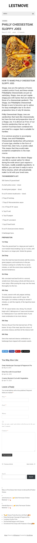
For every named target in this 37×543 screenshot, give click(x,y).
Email (4, 405)
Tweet (5, 351)
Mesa (5, 535)
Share (12, 351)
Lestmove (18, 6)
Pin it (18, 351)
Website (4, 413)
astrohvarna (5, 498)
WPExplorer (16, 535)
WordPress (30, 535)
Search (4, 474)
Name (4, 397)
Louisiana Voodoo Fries (10, 519)
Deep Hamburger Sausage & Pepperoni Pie (17, 365)
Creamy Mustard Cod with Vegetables (15, 378)
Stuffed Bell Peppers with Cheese (14, 521)
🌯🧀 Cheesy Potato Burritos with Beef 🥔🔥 (17, 515)
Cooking (4, 21)
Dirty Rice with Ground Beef (11, 372)
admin (14, 32)
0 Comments (21, 32)
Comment (26, 351)
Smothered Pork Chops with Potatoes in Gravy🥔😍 (19, 523)
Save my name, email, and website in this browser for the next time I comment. (18, 425)
